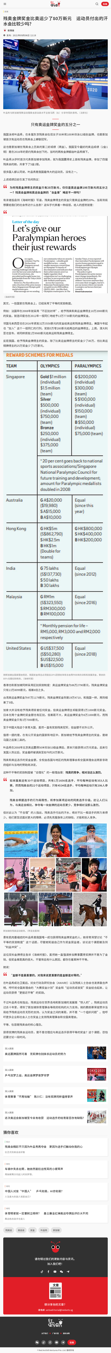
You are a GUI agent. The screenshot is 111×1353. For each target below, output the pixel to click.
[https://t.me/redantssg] (68, 1271)
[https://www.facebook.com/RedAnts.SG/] (48, 1271)
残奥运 (8, 1230)
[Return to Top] (105, 1348)
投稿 (105, 4)
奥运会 (21, 1230)
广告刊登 (55, 1333)
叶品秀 (44, 1230)
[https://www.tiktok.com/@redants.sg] (42, 1271)
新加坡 (56, 1230)
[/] (55, 4)
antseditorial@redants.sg (59, 1310)
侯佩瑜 (11, 30)
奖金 (32, 1230)
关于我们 (44, 1333)
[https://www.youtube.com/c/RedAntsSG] (55, 1271)
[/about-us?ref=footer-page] (61, 1271)
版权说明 (66, 1333)
